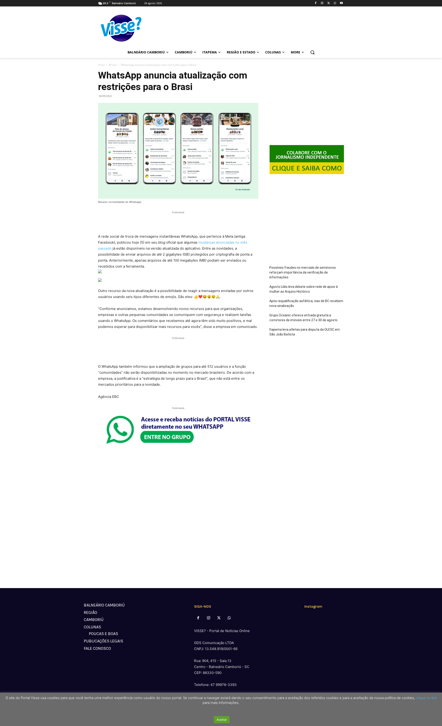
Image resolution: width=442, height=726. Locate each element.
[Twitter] (328, 3)
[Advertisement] (178, 222)
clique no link (426, 698)
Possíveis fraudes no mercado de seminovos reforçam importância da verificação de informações (302, 272)
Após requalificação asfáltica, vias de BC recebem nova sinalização (306, 303)
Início (101, 65)
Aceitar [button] (222, 719)
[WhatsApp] (334, 3)
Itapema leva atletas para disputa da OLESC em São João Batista (304, 332)
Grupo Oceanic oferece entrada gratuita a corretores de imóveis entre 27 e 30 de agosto (303, 317)
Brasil (112, 65)
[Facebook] (315, 3)
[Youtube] (341, 3)
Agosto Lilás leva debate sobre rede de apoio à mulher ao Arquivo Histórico (303, 289)
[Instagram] (322, 3)
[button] (312, 52)
